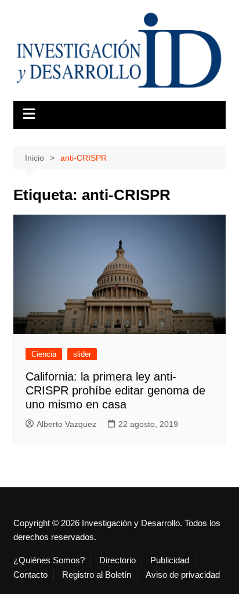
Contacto (30, 574)
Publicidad (169, 560)
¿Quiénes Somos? (49, 560)
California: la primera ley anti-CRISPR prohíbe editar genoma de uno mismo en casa (115, 390)
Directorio (117, 560)
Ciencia (43, 354)
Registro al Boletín (96, 574)
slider (82, 354)
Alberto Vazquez (66, 424)
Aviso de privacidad (183, 574)
